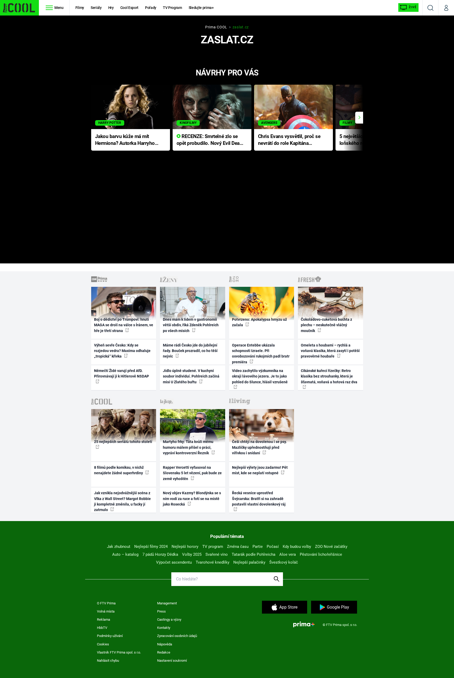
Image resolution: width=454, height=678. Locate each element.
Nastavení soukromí (172, 660)
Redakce (163, 652)
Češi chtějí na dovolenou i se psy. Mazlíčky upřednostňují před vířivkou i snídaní (259, 447)
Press (161, 611)
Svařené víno (216, 554)
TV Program (172, 8)
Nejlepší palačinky (249, 562)
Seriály (96, 8)
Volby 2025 (192, 554)
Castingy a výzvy (169, 619)
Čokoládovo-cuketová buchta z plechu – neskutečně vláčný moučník (326, 325)
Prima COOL (216, 27)
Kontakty (163, 628)
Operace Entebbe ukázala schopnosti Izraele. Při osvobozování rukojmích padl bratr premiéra (261, 353)
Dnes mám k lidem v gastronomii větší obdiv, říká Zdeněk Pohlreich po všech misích (191, 325)
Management (167, 603)
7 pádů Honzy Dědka (160, 554)
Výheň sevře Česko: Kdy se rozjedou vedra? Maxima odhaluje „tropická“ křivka (122, 351)
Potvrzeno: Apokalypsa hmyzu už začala (259, 322)
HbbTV (102, 628)
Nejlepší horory (185, 546)
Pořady (150, 8)
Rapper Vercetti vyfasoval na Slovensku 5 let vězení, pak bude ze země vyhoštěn (192, 473)
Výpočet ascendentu (174, 562)
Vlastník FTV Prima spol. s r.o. (119, 652)
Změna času (238, 546)
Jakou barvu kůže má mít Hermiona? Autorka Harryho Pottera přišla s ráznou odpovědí (125, 140)
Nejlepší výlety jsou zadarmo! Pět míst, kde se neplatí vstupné (260, 470)
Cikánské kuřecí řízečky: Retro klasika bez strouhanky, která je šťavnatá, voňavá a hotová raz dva (329, 376)
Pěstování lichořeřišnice (321, 554)
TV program (212, 546)
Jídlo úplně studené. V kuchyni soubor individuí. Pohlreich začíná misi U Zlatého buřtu (191, 376)
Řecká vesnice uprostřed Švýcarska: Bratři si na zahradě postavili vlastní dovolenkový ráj (259, 498)
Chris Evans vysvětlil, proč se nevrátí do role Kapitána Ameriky (289, 140)
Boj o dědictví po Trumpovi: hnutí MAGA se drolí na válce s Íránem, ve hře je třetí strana (123, 325)
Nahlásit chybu (108, 660)
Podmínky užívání (110, 636)
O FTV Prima (106, 603)
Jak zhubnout (118, 546)
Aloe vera (287, 554)
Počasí (273, 546)
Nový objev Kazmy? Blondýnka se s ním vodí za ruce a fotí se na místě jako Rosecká (192, 498)
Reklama (103, 619)
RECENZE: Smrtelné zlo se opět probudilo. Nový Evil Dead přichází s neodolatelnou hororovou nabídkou (210, 140)
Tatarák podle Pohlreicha (253, 554)
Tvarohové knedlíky (212, 562)
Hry (111, 8)
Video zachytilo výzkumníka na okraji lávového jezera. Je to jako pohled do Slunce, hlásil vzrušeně (260, 376)
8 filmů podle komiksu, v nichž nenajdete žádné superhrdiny (119, 470)
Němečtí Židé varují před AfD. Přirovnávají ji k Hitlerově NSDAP (121, 373)
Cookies (103, 644)
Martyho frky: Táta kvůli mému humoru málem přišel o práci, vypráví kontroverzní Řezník (188, 447)
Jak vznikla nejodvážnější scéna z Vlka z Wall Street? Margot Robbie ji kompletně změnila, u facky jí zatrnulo (122, 501)
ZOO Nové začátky (331, 546)
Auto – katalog (125, 554)
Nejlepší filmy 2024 (151, 546)
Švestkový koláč (283, 562)
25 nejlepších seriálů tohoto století (123, 442)
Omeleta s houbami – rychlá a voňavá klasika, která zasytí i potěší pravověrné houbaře (330, 351)
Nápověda (164, 644)
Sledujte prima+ (201, 8)
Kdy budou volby (297, 546)
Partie (257, 546)
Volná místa (106, 611)
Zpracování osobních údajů (177, 636)
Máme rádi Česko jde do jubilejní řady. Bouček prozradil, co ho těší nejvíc (190, 351)
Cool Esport (129, 8)
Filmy (79, 8)
